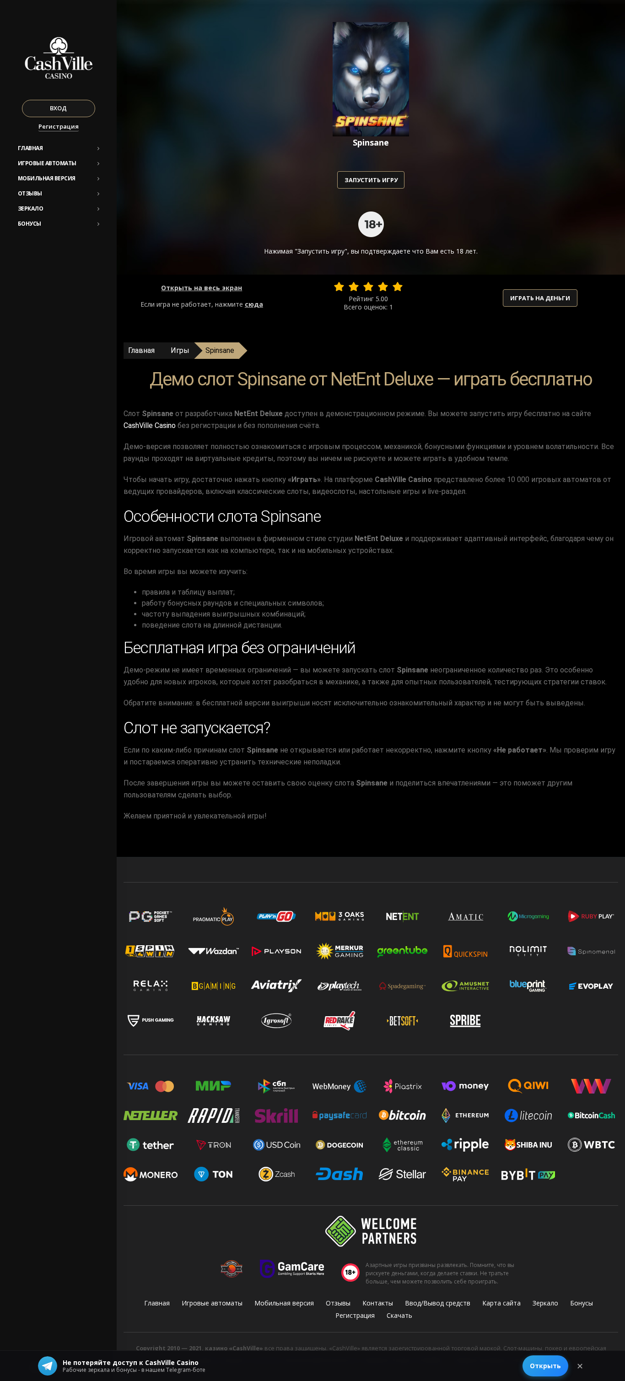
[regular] (368, 286)
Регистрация (58, 126)
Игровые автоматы (47, 163)
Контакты (377, 1303)
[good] (383, 286)
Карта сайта (501, 1303)
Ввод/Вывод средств (437, 1303)
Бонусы (29, 223)
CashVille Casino (150, 425)
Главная (30, 148)
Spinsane (219, 350)
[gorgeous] (398, 286)
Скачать (399, 1315)
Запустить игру (371, 180)
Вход (58, 108)
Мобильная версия (46, 178)
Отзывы (30, 193)
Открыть (545, 1365)
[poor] (354, 286)
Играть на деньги (540, 298)
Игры (180, 350)
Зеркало (30, 208)
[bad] (339, 286)
